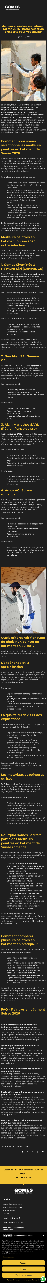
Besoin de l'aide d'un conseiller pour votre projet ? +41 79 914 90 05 (23, 1174)
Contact (6, 1213)
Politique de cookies (13, 1280)
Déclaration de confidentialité (30, 1280)
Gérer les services (8, 1257)
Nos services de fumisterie (13, 1204)
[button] (44, 1236)
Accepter (23, 1263)
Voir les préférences (24, 1275)
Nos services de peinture (12, 1207)
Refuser (23, 1269)
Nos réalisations (9, 1210)
